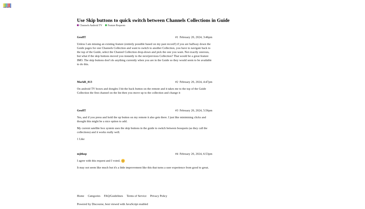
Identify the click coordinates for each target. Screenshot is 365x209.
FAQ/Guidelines (113, 195)
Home (80, 195)
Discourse (98, 204)
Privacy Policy (158, 195)
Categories (94, 195)
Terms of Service (137, 195)
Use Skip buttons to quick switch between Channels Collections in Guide (153, 20)
